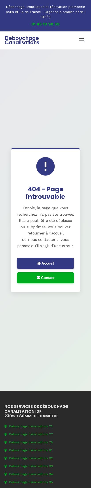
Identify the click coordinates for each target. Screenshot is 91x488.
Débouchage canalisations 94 (31, 474)
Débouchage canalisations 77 (31, 434)
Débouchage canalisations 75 (31, 426)
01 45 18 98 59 (45, 24)
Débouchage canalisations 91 (30, 450)
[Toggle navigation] (82, 40)
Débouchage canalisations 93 (31, 466)
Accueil (47, 263)
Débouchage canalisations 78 (31, 442)
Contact (47, 278)
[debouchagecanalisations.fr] (22, 40)
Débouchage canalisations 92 (31, 458)
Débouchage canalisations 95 (31, 482)
